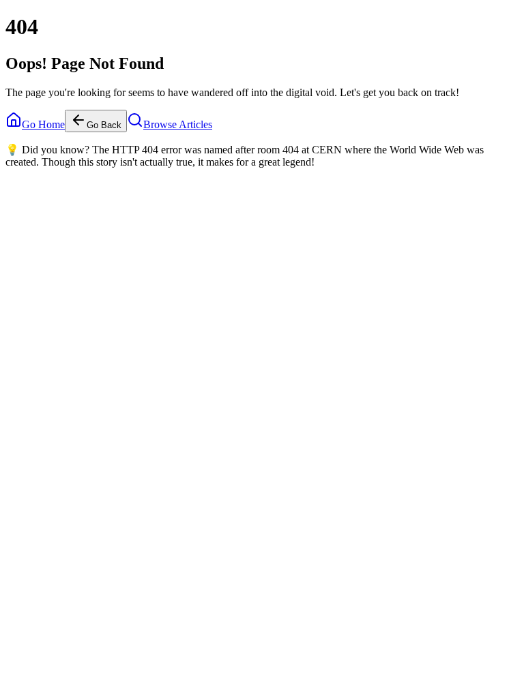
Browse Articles (177, 124)
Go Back (104, 125)
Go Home (43, 124)
